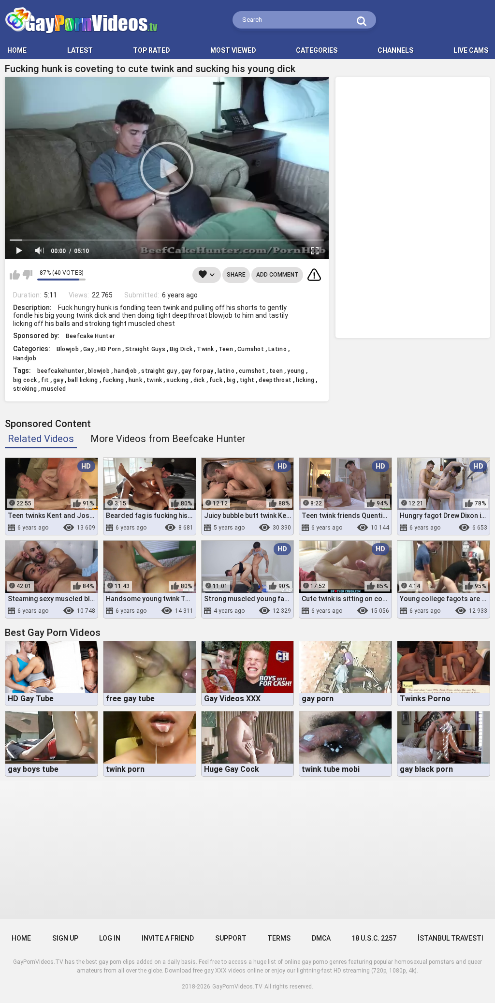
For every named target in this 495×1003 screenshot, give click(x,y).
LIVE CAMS (470, 50)
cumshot (252, 371)
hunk (135, 380)
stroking (25, 388)
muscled (53, 388)
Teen (225, 349)
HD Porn (109, 349)
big (231, 380)
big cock (25, 380)
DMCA (321, 938)
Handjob (24, 358)
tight (247, 380)
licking (305, 380)
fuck (215, 380)
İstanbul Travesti (450, 938)
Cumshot (250, 349)
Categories (316, 50)
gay (58, 380)
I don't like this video (27, 275)
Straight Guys (145, 349)
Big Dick (181, 349)
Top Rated (151, 50)
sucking (177, 380)
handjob (125, 371)
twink (154, 380)
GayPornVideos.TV (237, 986)
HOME (17, 50)
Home (21, 938)
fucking (113, 380)
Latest (80, 50)
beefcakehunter (60, 371)
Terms (279, 938)
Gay (88, 349)
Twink (205, 349)
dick (199, 380)
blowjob (99, 371)
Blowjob (68, 349)
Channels (395, 50)
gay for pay (197, 371)
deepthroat (275, 380)
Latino (277, 349)
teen (276, 371)
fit (45, 380)
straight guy (159, 371)
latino (226, 371)
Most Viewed (233, 50)
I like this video (15, 275)
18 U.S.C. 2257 (373, 938)
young (296, 371)
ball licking (83, 380)
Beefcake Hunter (90, 336)
